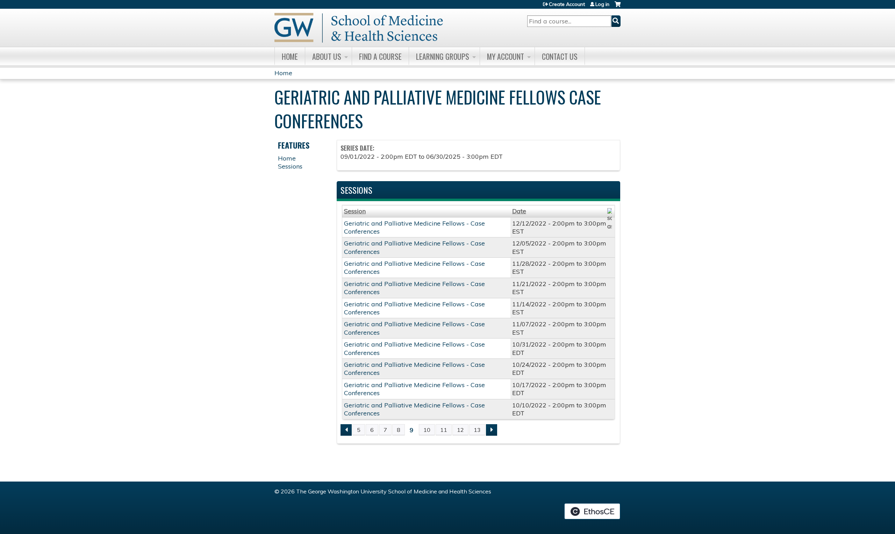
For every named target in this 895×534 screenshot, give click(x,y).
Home (290, 56)
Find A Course (380, 56)
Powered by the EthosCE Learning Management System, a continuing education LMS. (592, 511)
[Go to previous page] (346, 430)
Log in (602, 4)
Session (355, 211)
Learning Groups (442, 56)
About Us (326, 56)
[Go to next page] (491, 430)
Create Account (567, 4)
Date (519, 211)
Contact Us (560, 56)
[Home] (358, 28)
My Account (505, 56)
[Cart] (618, 7)
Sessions (290, 166)
